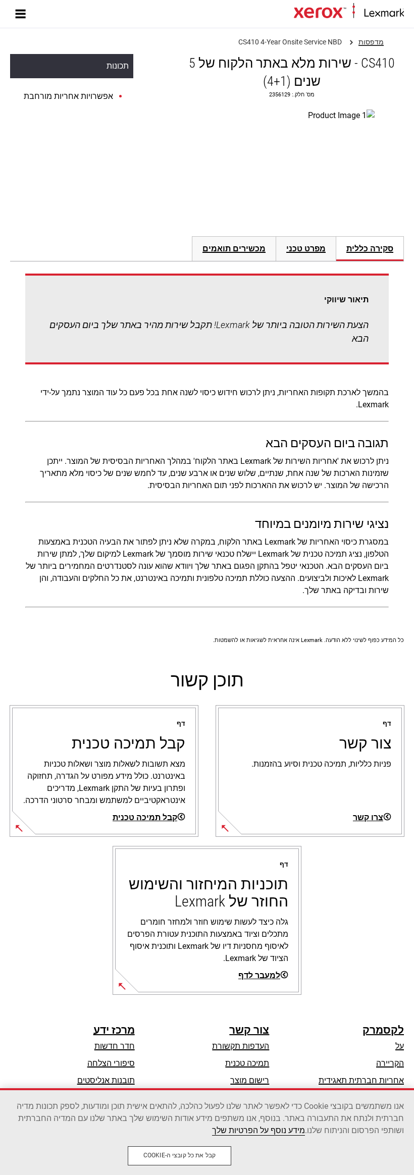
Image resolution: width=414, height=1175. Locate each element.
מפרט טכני (306, 248)
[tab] (370, 248)
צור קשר (249, 1030)
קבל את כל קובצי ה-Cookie (179, 1155)
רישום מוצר (249, 1080)
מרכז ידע (114, 1030)
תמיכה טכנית (247, 1063)
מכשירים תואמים (234, 248)
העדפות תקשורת (240, 1046)
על (399, 1046)
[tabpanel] (207, 442)
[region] (207, 1131)
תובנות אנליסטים (106, 1080)
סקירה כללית (369, 248)
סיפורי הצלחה (111, 1063)
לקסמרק (383, 1030)
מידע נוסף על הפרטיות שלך (258, 1130)
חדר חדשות (114, 1046)
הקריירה (390, 1063)
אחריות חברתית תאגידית (361, 1080)
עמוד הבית (278, 13)
